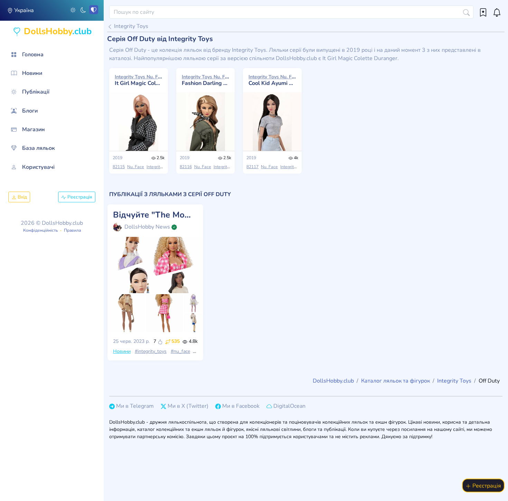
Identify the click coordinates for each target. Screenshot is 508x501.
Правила (72, 230)
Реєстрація (79, 197)
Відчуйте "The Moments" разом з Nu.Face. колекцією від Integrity (155, 215)
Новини (122, 351)
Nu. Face (135, 167)
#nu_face (180, 351)
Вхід (21, 197)
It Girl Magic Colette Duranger (138, 80)
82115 (119, 167)
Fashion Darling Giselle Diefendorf (205, 80)
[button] (72, 9)
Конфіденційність (40, 230)
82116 (186, 167)
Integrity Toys (130, 26)
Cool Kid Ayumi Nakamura (272, 80)
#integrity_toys (151, 351)
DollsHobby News (147, 227)
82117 (252, 167)
